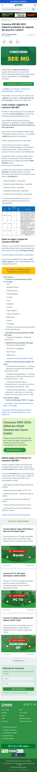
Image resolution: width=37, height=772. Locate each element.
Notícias (7, 19)
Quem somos (5, 710)
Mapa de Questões (25, 718)
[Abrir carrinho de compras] (35, 5)
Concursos (4, 721)
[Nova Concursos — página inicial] (19, 5)
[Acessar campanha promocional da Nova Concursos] (18, 15)
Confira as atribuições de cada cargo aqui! (16, 515)
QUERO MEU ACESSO (13, 450)
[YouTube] (35, 704)
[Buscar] (34, 9)
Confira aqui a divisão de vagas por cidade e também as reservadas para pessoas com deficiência (16, 412)
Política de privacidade (22, 693)
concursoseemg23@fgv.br (14, 165)
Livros (3, 718)
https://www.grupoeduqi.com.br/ (19, 767)
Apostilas (4, 712)
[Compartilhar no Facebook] (11, 42)
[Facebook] (28, 704)
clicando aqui (25, 141)
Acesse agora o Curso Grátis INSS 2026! (19, 84)
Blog (21, 710)
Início (2, 19)
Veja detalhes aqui (27, 152)
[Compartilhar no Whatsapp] (17, 42)
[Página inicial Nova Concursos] (6, 705)
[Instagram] (31, 704)
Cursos (3, 715)
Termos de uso (12, 769)
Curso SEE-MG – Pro (17, 89)
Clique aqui (18, 100)
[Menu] (2, 5)
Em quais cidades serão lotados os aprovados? (18, 255)
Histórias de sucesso (26, 721)
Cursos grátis (23, 712)
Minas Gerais (24, 116)
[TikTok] (25, 704)
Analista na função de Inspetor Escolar (20, 358)
